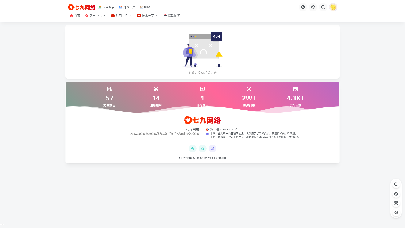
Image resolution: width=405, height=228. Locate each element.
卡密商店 (109, 7)
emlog (222, 158)
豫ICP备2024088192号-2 (225, 129)
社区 (147, 7)
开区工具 (129, 7)
